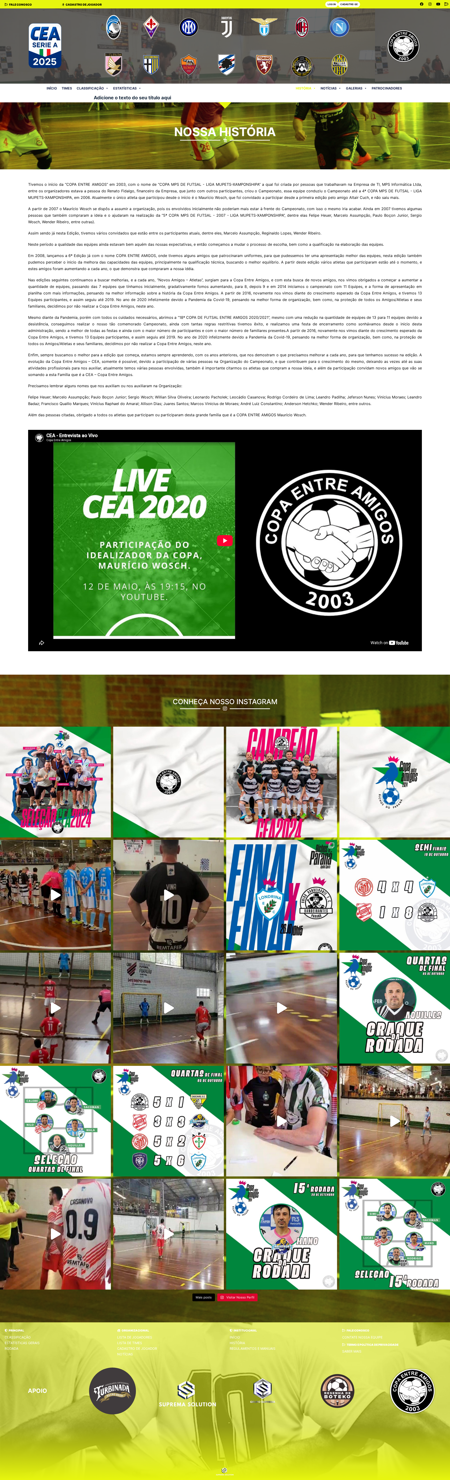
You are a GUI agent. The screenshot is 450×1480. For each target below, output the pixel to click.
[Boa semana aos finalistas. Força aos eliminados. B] (55, 1008)
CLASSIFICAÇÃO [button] (90, 88)
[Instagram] (430, 4)
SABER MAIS (351, 1351)
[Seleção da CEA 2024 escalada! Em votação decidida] (55, 782)
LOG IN (332, 4)
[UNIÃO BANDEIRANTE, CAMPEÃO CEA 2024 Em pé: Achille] (281, 782)
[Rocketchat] (446, 4)
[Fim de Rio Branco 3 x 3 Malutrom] (168, 1234)
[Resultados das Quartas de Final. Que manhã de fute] (168, 1121)
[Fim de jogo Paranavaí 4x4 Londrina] (281, 1008)
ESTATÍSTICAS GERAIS (22, 1343)
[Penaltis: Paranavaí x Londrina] (168, 1008)
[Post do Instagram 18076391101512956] (168, 782)
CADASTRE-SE (349, 4)
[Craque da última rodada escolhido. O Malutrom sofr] (281, 1234)
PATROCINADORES (387, 88)
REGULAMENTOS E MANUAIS (252, 1348)
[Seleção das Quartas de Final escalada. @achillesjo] (55, 1121)
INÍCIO (52, 88)
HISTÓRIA (303, 88)
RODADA (11, 1348)
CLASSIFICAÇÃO (18, 1337)
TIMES (67, 88)
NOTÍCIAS (329, 88)
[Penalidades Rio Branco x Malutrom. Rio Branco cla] (55, 1234)
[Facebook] (421, 4)
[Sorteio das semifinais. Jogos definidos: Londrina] (281, 1121)
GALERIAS (354, 88)
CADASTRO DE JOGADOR (137, 1348)
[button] (14, 1330)
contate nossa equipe (362, 1337)
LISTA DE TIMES (129, 1343)
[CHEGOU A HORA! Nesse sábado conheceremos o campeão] (281, 895)
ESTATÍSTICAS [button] (125, 88)
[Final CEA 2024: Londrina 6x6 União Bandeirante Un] (168, 895)
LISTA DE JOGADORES (134, 1337)
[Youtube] (438, 4)
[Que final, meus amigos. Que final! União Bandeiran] (55, 895)
